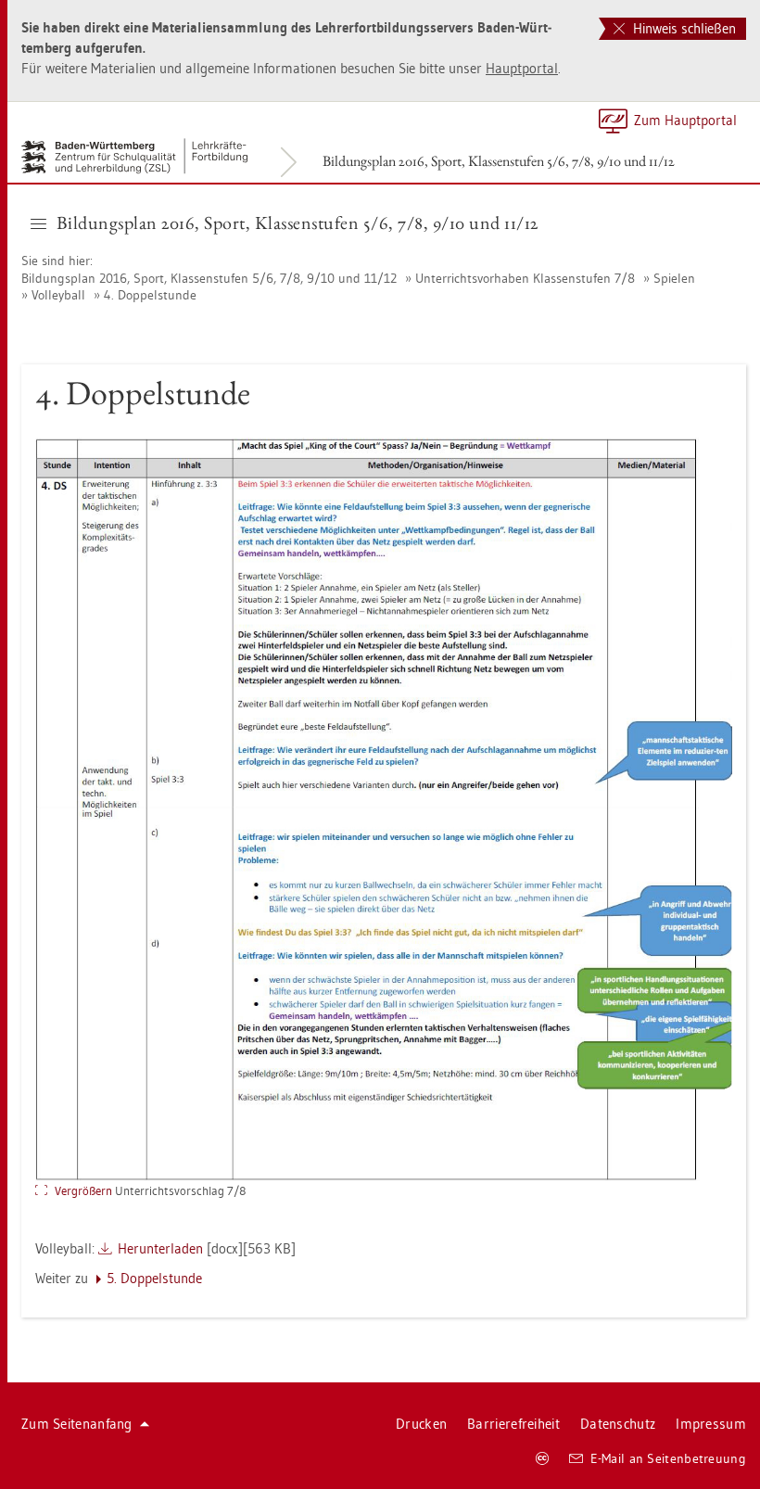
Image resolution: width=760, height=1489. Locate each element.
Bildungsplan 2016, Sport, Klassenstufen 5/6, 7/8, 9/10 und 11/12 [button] (297, 222)
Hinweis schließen (682, 28)
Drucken (421, 1423)
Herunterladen (160, 1248)
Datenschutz (617, 1423)
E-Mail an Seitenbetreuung (668, 1458)
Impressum (711, 1423)
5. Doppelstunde (154, 1278)
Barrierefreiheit (513, 1423)
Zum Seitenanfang (77, 1423)
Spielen (674, 278)
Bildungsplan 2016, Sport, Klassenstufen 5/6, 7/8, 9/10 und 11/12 (499, 161)
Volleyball (58, 294)
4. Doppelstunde (150, 294)
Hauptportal (522, 68)
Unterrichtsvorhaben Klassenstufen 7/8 (525, 278)
